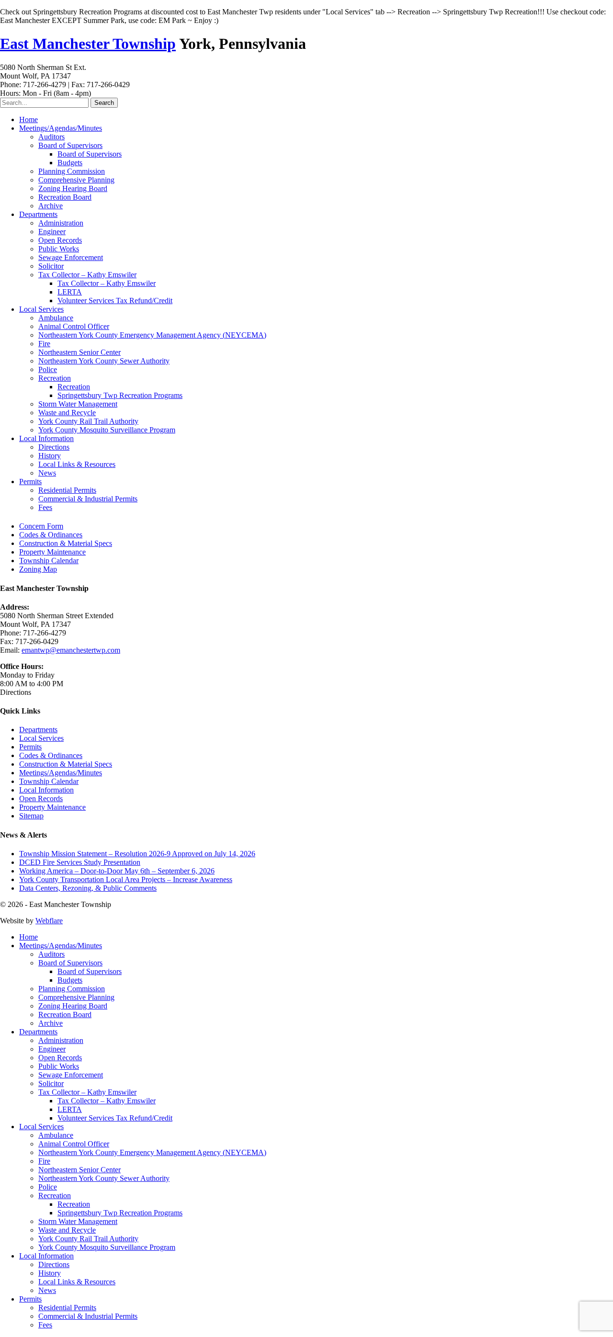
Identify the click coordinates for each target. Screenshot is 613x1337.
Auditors (51, 137)
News (47, 473)
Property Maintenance (52, 552)
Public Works (58, 249)
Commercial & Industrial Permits (87, 499)
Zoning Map (38, 569)
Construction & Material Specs (65, 543)
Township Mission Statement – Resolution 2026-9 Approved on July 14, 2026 (137, 854)
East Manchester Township (88, 43)
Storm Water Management (77, 404)
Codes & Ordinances (50, 535)
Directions (53, 447)
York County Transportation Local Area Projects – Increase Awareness (125, 879)
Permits (30, 481)
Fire (44, 344)
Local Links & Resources (76, 464)
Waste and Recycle (67, 412)
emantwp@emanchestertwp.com (71, 650)
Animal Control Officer (73, 326)
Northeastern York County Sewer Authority (104, 361)
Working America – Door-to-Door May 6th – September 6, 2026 (117, 871)
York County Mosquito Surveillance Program (106, 430)
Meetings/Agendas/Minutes (60, 128)
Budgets (69, 163)
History (49, 456)
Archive (50, 206)
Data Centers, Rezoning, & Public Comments (88, 888)
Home (28, 119)
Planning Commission (71, 171)
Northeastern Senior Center (79, 352)
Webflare (49, 921)
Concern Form (41, 526)
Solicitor (51, 266)
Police (47, 369)
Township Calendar (49, 560)
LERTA (69, 292)
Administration (60, 223)
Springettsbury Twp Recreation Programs (119, 395)
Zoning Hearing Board (72, 188)
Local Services (41, 309)
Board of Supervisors (70, 145)
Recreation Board (64, 197)
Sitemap (31, 816)
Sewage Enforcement (70, 257)
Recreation (54, 378)
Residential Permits (67, 490)
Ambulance (55, 318)
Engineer (52, 231)
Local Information (46, 438)
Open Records (60, 240)
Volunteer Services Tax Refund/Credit (114, 300)
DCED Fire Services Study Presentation (79, 862)
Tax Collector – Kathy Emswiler (87, 275)
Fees (45, 507)
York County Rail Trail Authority (88, 421)
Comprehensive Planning (76, 180)
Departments (38, 214)
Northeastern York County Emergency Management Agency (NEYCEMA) (152, 335)
